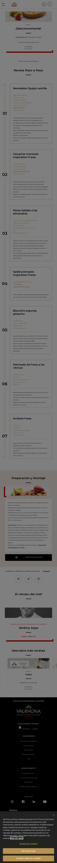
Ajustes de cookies (28, 843)
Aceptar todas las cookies (28, 858)
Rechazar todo (28, 851)
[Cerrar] (54, 815)
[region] (28, 837)
